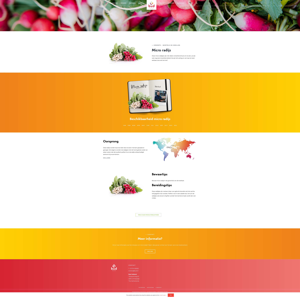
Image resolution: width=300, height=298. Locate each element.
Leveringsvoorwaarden (151, 291)
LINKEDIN (158, 287)
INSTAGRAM (150, 287)
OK (171, 295)
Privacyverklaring (136, 291)
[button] (190, 3)
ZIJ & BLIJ (166, 291)
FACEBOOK (142, 287)
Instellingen (163, 295)
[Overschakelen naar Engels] (110, 3)
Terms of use (143, 291)
